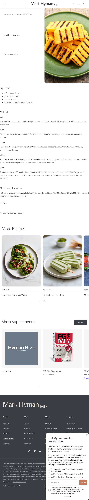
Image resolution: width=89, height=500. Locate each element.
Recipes (18, 14)
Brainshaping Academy (74, 429)
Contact (6, 443)
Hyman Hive (6, 371)
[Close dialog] (87, 435)
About (26, 424)
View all (80, 322)
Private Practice (29, 433)
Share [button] (4, 203)
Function (27, 429)
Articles (6, 429)
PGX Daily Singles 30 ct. (52, 371)
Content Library (9, 14)
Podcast (6, 424)
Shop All (48, 424)
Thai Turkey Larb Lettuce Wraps (14, 295)
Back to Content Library (13, 213)
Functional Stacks (51, 429)
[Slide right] (49, 300)
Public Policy (28, 438)
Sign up (83, 483)
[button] (4, 4)
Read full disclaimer (19, 482)
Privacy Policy (67, 496)
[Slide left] (39, 300)
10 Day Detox (70, 424)
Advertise (27, 443)
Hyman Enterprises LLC (14, 486)
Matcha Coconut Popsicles (53, 295)
